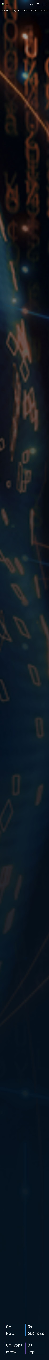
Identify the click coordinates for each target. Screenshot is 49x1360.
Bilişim (34, 10)
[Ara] (38, 4)
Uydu (16, 10)
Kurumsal (6, 10)
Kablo (25, 10)
